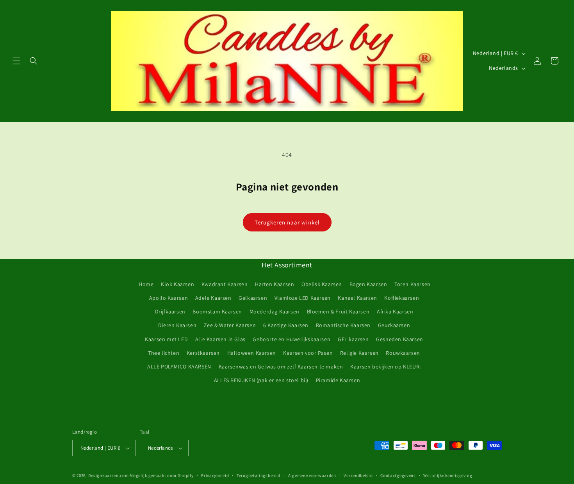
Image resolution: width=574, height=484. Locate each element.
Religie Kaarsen (359, 352)
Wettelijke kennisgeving (447, 475)
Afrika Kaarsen (395, 311)
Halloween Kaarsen (251, 352)
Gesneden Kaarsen (399, 339)
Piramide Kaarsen (338, 380)
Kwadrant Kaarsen (224, 284)
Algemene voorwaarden (312, 475)
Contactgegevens (398, 475)
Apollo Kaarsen (168, 297)
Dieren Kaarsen (177, 325)
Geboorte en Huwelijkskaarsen (291, 339)
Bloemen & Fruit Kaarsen (338, 311)
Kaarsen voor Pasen (308, 352)
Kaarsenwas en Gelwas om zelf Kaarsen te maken (281, 366)
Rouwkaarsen (403, 352)
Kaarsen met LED (166, 339)
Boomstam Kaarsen (217, 311)
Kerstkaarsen (203, 352)
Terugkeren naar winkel (287, 222)
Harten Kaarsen (274, 284)
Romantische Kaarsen (343, 325)
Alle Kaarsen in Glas (220, 339)
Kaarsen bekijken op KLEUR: (385, 366)
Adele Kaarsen (213, 297)
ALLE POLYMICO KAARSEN (179, 366)
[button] (16, 60)
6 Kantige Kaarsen (285, 325)
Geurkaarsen (394, 325)
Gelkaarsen (253, 297)
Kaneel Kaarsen (357, 297)
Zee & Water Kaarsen (230, 325)
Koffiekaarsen (401, 297)
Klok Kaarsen (177, 284)
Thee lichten (163, 352)
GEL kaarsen (353, 339)
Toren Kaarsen (412, 284)
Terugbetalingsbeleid (258, 475)
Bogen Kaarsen (368, 284)
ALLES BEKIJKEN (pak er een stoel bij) (261, 380)
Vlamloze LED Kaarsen (303, 297)
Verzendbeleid (358, 475)
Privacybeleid (215, 475)
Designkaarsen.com (108, 475)
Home (146, 284)
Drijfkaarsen (170, 311)
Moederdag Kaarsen (274, 311)
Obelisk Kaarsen (321, 284)
